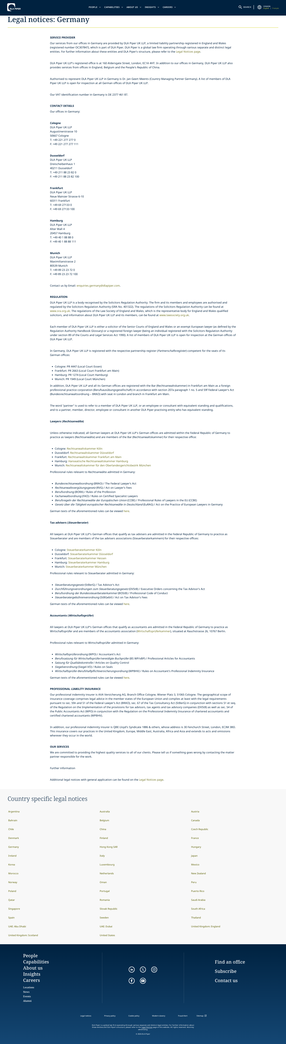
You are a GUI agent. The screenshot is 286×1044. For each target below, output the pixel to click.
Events (27, 996)
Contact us (226, 980)
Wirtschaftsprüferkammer (153, 631)
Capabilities (112, 7)
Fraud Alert (182, 1015)
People (93, 7)
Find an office (230, 962)
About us (132, 7)
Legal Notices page (188, 51)
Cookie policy (133, 1015)
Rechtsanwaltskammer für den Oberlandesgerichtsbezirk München (108, 465)
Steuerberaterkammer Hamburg (88, 562)
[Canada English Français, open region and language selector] (259, 7)
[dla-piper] (14, 7)
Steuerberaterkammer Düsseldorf (92, 554)
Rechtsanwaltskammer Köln (84, 448)
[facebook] (132, 981)
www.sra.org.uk (60, 311)
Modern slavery (158, 1015)
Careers (168, 7)
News (26, 992)
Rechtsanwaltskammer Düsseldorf (92, 453)
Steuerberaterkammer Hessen (87, 558)
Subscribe (225, 971)
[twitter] (143, 970)
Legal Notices (146, 1027)
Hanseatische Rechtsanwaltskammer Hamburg (98, 461)
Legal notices (85, 1015)
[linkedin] (132, 970)
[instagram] (154, 970)
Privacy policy (109, 1015)
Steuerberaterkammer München (86, 566)
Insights (150, 7)
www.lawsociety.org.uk (174, 315)
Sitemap (200, 1015)
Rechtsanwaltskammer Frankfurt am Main (94, 457)
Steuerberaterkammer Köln (84, 550)
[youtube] (143, 981)
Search (247, 7)
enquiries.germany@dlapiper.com (98, 285)
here (126, 511)
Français (275, 8)
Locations (28, 987)
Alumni (27, 1001)
